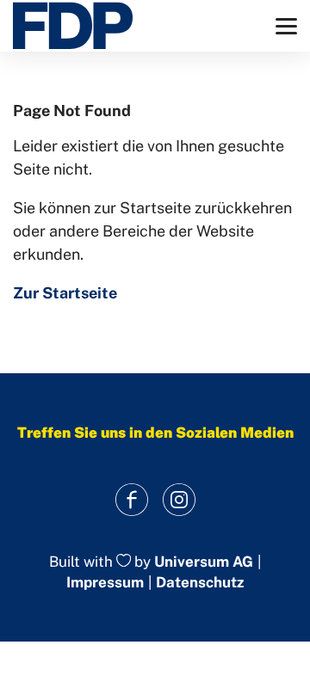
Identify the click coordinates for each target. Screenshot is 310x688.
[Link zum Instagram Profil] (178, 500)
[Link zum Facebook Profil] (131, 500)
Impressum (105, 582)
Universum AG (203, 561)
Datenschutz (200, 582)
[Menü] (286, 26)
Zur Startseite (65, 293)
